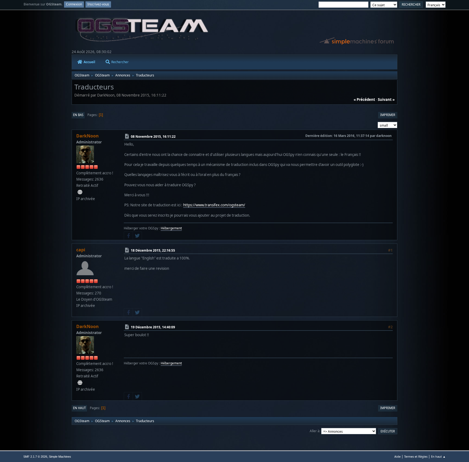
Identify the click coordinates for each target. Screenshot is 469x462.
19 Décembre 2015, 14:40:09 (153, 327)
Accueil (89, 62)
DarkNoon (87, 136)
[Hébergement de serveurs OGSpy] (80, 192)
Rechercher (120, 62)
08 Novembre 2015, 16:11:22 (153, 136)
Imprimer (387, 115)
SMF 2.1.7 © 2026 (35, 456)
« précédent (364, 99)
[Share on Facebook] (128, 235)
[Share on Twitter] (137, 235)
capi (80, 250)
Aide (397, 456)
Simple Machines (60, 456)
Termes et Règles (415, 456)
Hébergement (171, 228)
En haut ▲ (438, 456)
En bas (78, 115)
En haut (79, 408)
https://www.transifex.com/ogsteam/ (214, 205)
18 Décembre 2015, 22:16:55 (153, 250)
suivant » (386, 99)
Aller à (314, 431)
